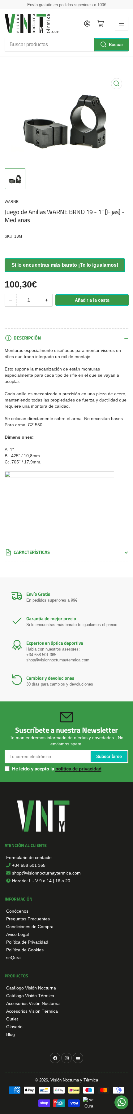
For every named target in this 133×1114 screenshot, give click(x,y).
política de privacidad (78, 768)
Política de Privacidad (27, 942)
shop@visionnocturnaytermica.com (57, 660)
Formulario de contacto (29, 857)
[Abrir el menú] (121, 23)
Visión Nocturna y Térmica (74, 1080)
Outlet (12, 1018)
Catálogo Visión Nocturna (31, 987)
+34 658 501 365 (41, 654)
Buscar (116, 44)
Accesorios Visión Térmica (32, 1011)
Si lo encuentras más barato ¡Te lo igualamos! (64, 265)
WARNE (12, 202)
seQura (13, 957)
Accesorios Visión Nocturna (33, 1003)
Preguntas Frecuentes (28, 918)
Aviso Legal (17, 934)
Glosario (14, 1026)
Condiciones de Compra (30, 926)
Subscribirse (109, 756)
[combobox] (66, 44)
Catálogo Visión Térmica (30, 995)
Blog (10, 1034)
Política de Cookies (25, 949)
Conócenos (17, 911)
